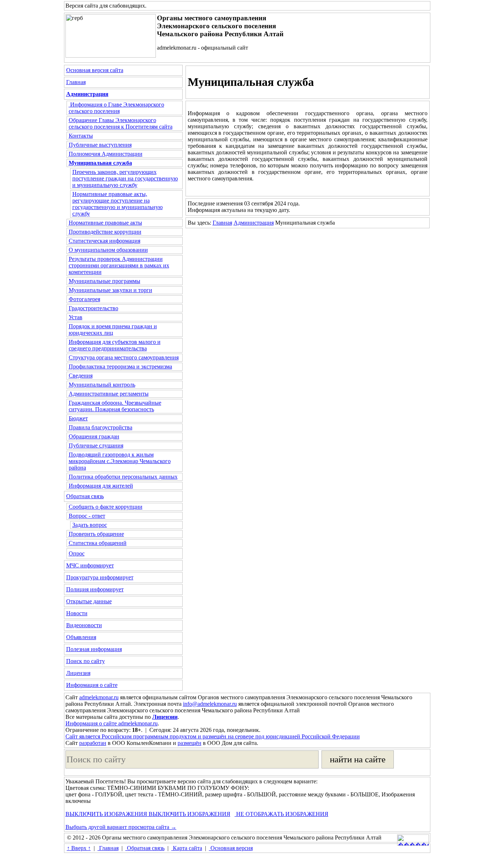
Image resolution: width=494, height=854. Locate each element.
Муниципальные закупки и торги (110, 290)
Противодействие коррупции (105, 232)
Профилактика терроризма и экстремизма (120, 366)
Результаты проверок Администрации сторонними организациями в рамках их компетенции (119, 265)
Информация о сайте (92, 685)
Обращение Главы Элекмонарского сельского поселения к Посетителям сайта (121, 123)
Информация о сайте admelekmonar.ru (111, 723)
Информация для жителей (101, 486)
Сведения (81, 375)
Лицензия (78, 673)
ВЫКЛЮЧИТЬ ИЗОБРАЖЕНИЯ (106, 814)
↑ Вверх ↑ (79, 848)
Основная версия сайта (94, 70)
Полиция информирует (95, 589)
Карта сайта (186, 848)
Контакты (81, 136)
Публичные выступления (100, 145)
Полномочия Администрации (105, 154)
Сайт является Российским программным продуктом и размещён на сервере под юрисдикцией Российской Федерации (212, 736)
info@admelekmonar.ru (210, 704)
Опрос (77, 553)
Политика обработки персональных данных (123, 477)
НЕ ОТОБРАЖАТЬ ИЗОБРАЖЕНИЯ (281, 814)
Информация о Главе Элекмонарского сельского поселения (116, 107)
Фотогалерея (84, 299)
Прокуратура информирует (99, 577)
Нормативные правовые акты (105, 223)
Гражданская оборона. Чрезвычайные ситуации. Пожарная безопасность (115, 406)
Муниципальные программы (104, 281)
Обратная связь (85, 496)
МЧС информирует (90, 565)
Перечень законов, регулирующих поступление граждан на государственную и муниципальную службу (125, 178)
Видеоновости (84, 625)
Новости (77, 613)
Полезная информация (94, 649)
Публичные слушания (96, 445)
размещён (189, 743)
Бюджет (78, 418)
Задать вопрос (89, 525)
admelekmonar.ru (99, 697)
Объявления (81, 637)
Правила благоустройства (100, 427)
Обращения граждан (94, 436)
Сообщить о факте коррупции (105, 507)
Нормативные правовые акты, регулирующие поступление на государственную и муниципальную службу (117, 204)
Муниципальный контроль (102, 385)
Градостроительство (93, 308)
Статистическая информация (104, 241)
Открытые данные (89, 601)
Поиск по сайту (85, 661)
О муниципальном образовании (108, 250)
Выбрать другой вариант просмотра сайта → (120, 827)
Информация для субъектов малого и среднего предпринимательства (115, 345)
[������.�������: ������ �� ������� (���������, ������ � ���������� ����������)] (413, 840)
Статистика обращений (98, 543)
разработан (92, 743)
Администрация (254, 223)
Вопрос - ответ (87, 516)
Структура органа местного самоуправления (124, 357)
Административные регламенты (109, 394)
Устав (75, 317)
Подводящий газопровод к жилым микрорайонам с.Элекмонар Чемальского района (120, 461)
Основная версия (231, 848)
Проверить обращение (96, 534)
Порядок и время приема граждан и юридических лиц (113, 329)
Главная (76, 82)
